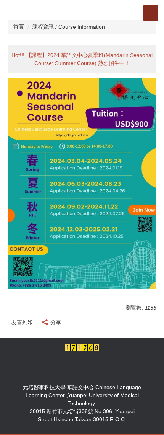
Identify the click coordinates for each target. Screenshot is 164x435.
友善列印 (22, 322)
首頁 (18, 27)
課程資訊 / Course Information (68, 27)
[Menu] (150, 13)
